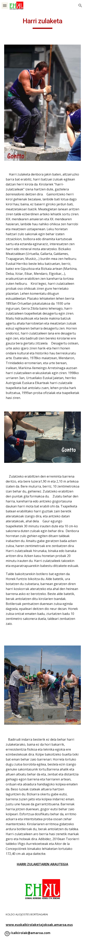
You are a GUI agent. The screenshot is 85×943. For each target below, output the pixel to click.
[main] (42, 22)
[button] (4, 5)
